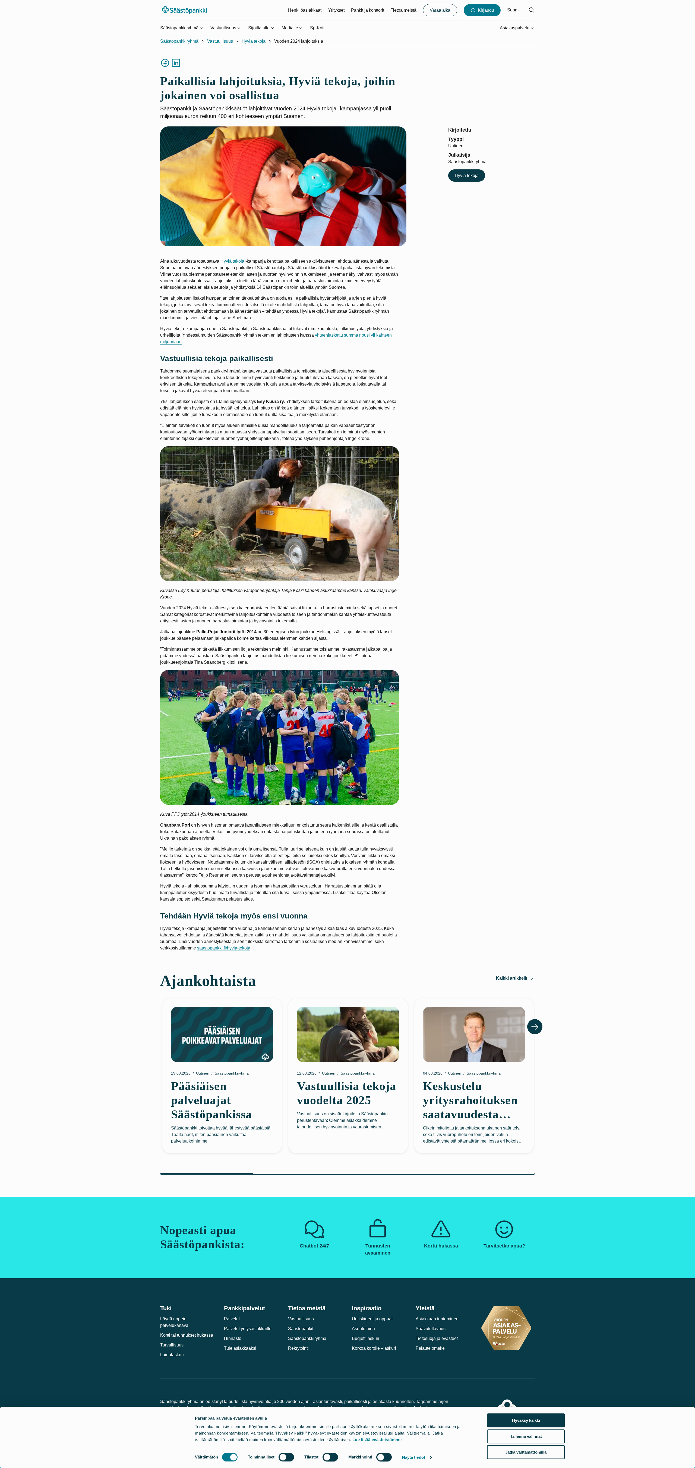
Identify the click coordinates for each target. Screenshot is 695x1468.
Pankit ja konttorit (367, 10)
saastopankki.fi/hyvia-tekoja (223, 948)
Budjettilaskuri (365, 1338)
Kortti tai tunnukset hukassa (186, 1335)
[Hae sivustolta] (531, 10)
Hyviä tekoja (254, 41)
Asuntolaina (363, 1328)
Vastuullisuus (220, 41)
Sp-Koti (317, 28)
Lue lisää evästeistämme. (377, 1439)
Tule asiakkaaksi (240, 1348)
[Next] (534, 1026)
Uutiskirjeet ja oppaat (372, 1319)
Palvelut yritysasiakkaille (247, 1328)
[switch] (286, 1457)
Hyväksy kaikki (526, 1420)
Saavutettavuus (431, 1328)
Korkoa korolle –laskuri (374, 1348)
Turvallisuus (172, 1345)
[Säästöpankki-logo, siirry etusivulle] (185, 10)
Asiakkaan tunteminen (437, 1319)
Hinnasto (232, 1338)
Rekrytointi (298, 1348)
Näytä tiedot (413, 1457)
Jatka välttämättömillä (525, 1452)
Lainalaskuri (172, 1354)
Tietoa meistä (403, 10)
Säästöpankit (300, 1328)
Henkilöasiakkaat (304, 10)
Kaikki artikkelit (511, 978)
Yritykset (336, 10)
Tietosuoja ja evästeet (437, 1338)
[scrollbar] (347, 1174)
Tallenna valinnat (526, 1436)
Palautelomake (430, 1348)
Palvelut (232, 1319)
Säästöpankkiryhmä (179, 41)
